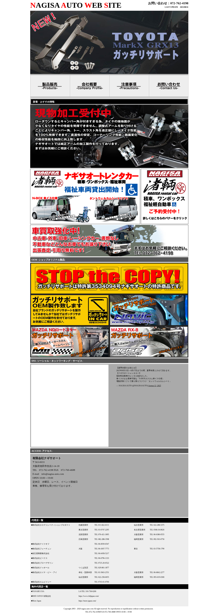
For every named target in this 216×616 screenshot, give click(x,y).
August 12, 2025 (154, 386)
